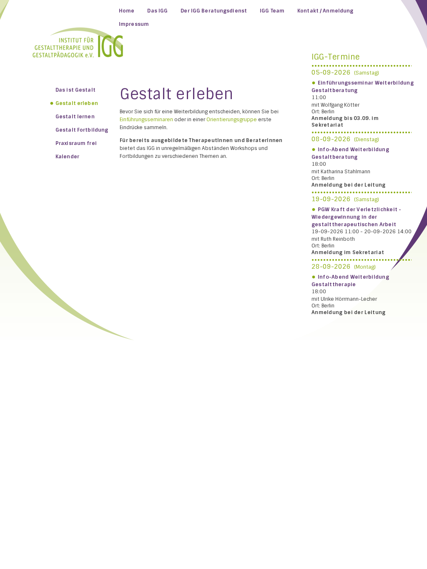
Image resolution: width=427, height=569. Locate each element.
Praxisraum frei (76, 143)
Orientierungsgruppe (231, 119)
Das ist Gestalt (75, 90)
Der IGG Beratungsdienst (214, 10)
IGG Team (272, 10)
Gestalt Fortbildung (81, 130)
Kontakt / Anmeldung (325, 10)
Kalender (67, 156)
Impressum (134, 24)
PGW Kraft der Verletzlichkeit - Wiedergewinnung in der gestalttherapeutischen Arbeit (356, 217)
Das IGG (157, 10)
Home (126, 10)
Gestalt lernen (75, 116)
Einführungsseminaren (146, 119)
